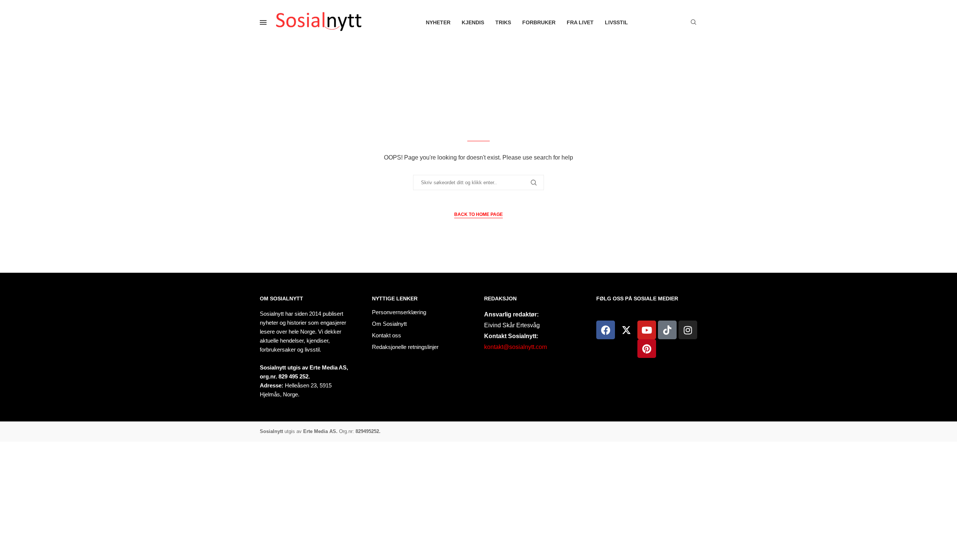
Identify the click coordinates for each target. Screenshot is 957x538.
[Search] (693, 22)
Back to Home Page (478, 214)
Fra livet (580, 22)
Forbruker (539, 22)
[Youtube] (646, 330)
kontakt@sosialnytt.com (515, 347)
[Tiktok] (667, 330)
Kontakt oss (386, 335)
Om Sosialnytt (281, 299)
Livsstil (616, 22)
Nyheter (438, 22)
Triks (503, 22)
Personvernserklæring (399, 312)
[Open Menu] (263, 22)
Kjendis (473, 22)
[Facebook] (605, 330)
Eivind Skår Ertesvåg (512, 325)
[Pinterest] (646, 348)
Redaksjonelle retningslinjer (405, 347)
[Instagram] (687, 330)
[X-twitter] (626, 330)
